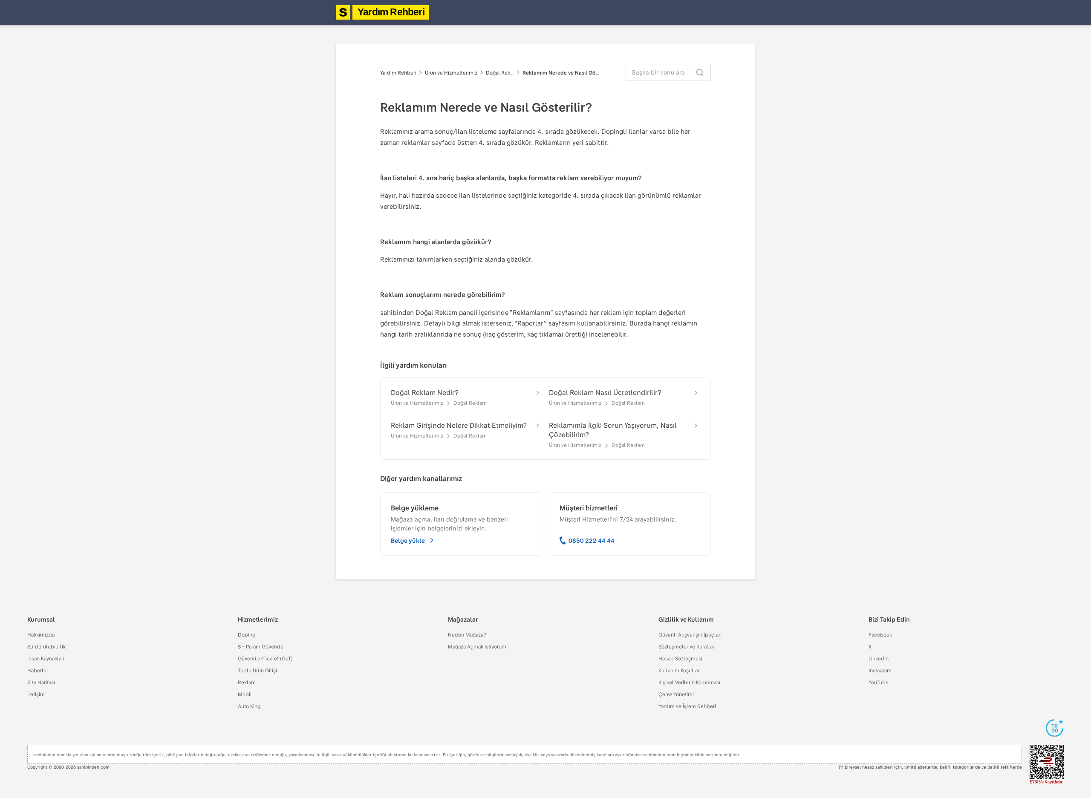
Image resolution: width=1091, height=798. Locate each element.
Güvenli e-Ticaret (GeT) (265, 658)
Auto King (249, 706)
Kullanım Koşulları (679, 670)
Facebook (880, 634)
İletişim (36, 694)
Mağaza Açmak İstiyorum (477, 646)
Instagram (880, 670)
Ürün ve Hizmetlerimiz (451, 72)
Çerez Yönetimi (676, 694)
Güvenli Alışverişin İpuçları (690, 634)
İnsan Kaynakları (45, 658)
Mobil (245, 694)
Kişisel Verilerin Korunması (689, 682)
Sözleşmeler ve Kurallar (686, 646)
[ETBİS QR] (1047, 764)
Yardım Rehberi (391, 12)
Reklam (247, 682)
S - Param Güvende (260, 646)
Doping (246, 634)
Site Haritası (41, 682)
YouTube (879, 682)
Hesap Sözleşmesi (680, 658)
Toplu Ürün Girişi (257, 670)
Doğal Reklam (500, 72)
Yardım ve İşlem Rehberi (687, 706)
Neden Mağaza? (467, 634)
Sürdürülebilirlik (46, 646)
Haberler (37, 670)
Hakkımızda (41, 634)
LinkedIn (879, 658)
